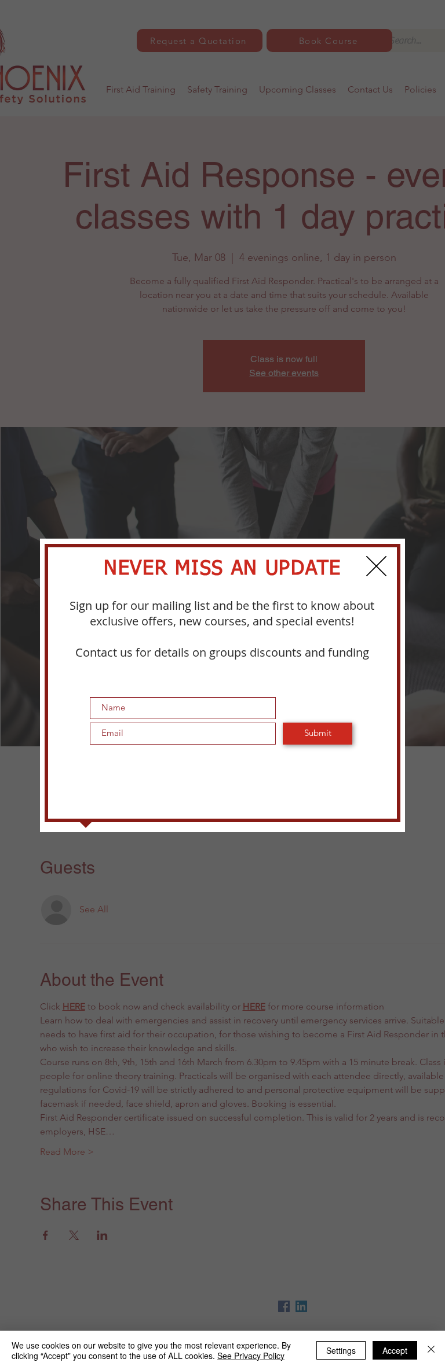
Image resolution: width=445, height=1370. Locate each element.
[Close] (431, 1350)
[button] (376, 566)
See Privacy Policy (250, 1355)
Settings (341, 1350)
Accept (394, 1350)
